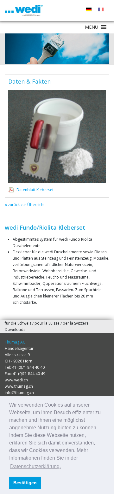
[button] (91, 27)
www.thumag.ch (19, 386)
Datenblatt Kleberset (35, 189)
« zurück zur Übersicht (25, 204)
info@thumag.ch (19, 392)
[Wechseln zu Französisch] (101, 9)
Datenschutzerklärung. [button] (35, 466)
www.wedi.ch (16, 380)
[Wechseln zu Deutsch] (89, 9)
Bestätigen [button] (25, 482)
